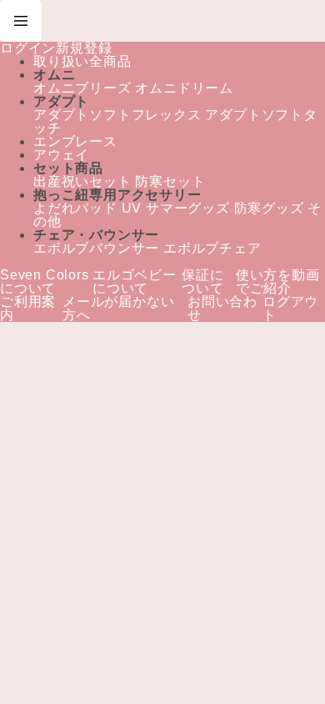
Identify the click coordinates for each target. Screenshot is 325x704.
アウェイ (61, 155)
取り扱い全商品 (82, 62)
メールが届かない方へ (118, 308)
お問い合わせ (223, 308)
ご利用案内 (28, 308)
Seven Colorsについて (44, 282)
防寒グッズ (267, 209)
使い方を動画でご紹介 (278, 282)
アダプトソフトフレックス (117, 115)
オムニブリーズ (82, 88)
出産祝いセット (82, 182)
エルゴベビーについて (134, 282)
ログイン (28, 48)
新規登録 (84, 48)
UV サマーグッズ (175, 209)
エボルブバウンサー (96, 249)
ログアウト (290, 308)
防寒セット (170, 182)
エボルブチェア (212, 249)
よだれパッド (75, 209)
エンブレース (75, 142)
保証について (202, 282)
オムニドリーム (183, 88)
